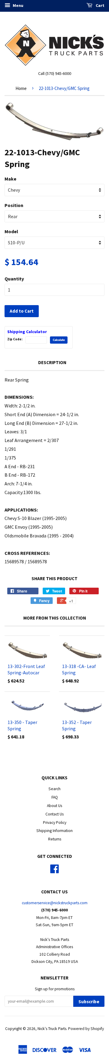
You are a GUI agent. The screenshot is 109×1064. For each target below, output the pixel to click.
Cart (99, 5)
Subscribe (88, 1001)
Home (21, 88)
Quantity (14, 279)
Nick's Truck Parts (52, 1028)
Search (54, 788)
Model (11, 231)
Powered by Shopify (86, 1028)
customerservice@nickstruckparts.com (55, 902)
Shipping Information (54, 830)
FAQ (54, 797)
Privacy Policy (54, 822)
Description (52, 362)
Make (10, 179)
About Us (54, 805)
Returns (54, 839)
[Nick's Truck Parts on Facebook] (54, 871)
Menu (17, 5)
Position (14, 205)
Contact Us (54, 814)
